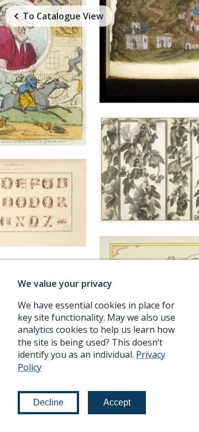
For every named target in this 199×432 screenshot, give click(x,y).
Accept (116, 402)
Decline (48, 402)
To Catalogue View (63, 16)
